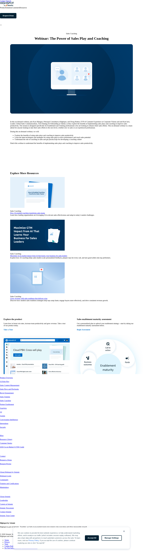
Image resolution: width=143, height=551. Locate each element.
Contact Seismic (5, 512)
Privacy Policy (33, 540)
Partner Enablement (7, 404)
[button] (124, 531)
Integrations (4, 423)
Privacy (7, 542)
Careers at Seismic (6, 504)
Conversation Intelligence (9, 420)
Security (3, 427)
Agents (2, 416)
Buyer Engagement (7, 393)
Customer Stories (6, 443)
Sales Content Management (9, 385)
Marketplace (4, 487)
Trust (6, 544)
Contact (2, 1)
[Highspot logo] (7, 6)
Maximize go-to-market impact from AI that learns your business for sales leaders (38, 256)
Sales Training (5, 397)
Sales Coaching (5, 401)
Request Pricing (5, 464)
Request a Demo (6, 460)
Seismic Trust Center (7, 516)
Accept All (92, 538)
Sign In (8, 1)
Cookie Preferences (11, 546)
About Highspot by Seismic (10, 472)
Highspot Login (5, 476)
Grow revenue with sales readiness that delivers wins (28, 298)
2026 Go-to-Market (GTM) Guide (12, 447)
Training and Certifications (9, 484)
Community (4, 480)
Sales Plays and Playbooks (9, 389)
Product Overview (6, 378)
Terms (6, 540)
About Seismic (5, 497)
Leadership (4, 500)
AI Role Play (4, 382)
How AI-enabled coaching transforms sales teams (27, 213)
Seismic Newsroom (7, 508)
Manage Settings (112, 538)
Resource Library (6, 439)
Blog (1, 436)
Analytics (3, 408)
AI (1, 412)
